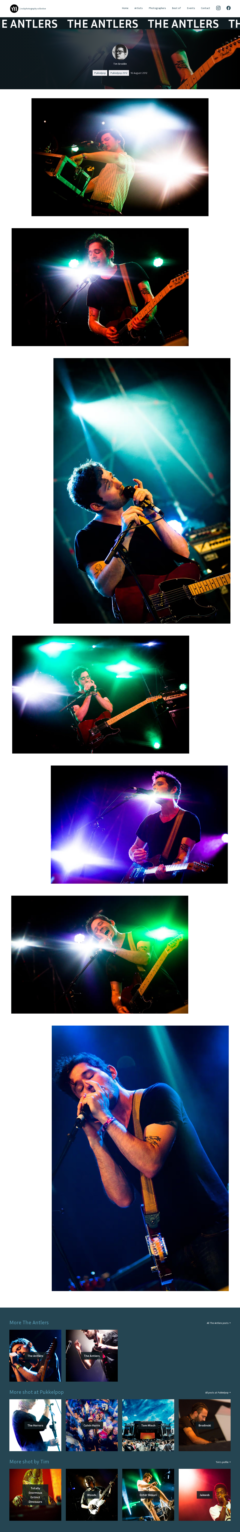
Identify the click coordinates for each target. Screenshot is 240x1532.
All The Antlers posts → (219, 1323)
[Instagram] (218, 8)
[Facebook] (228, 8)
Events (191, 8)
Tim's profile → (223, 1462)
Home (125, 8)
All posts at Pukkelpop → (218, 1392)
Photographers (157, 8)
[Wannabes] (14, 8)
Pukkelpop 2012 (119, 72)
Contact (205, 8)
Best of (176, 8)
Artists (138, 8)
